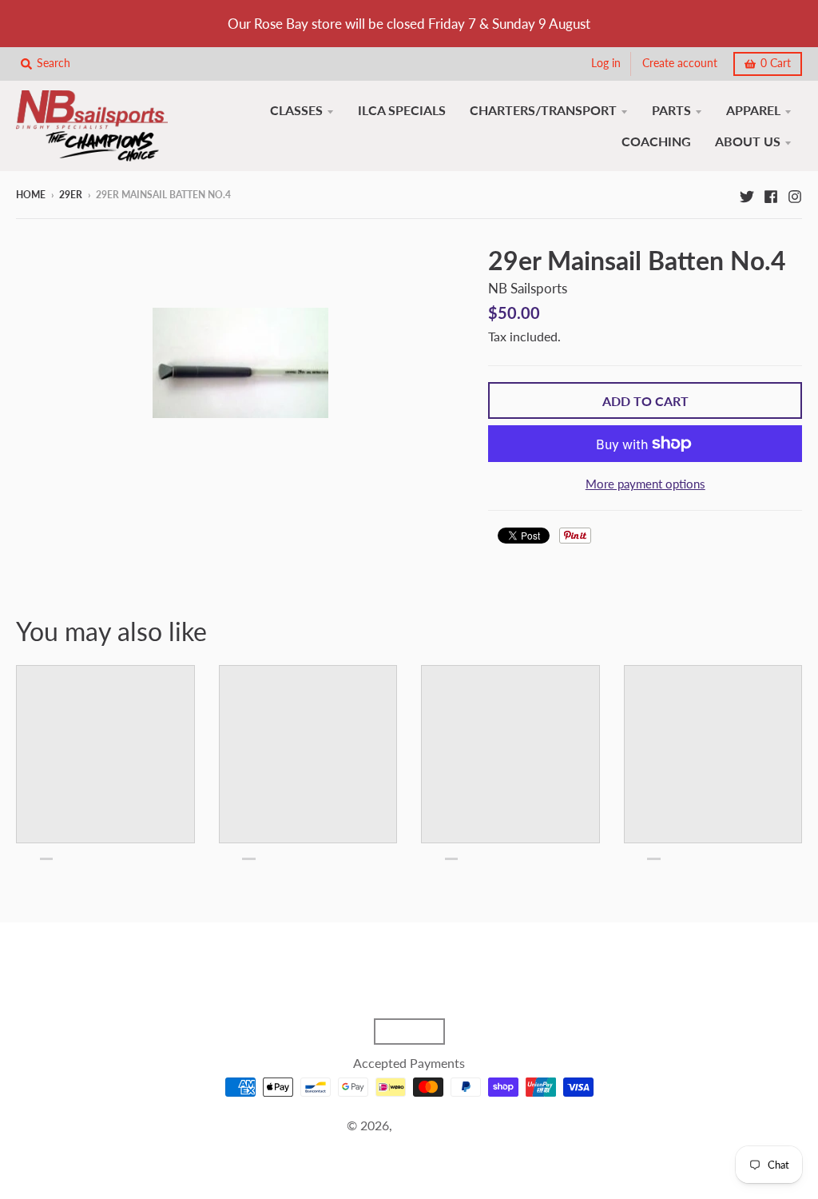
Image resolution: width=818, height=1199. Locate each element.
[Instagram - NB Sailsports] (795, 194)
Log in (606, 63)
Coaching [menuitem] (656, 141)
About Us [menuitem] (747, 141)
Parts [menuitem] (671, 110)
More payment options (645, 484)
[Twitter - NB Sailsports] (747, 194)
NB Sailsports (527, 288)
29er (70, 195)
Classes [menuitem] (296, 110)
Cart (775, 63)
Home (31, 195)
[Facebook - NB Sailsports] (771, 194)
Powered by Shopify (409, 1145)
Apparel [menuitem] (753, 110)
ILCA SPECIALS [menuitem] (402, 110)
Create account (679, 63)
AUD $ (401, 1031)
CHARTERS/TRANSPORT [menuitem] (543, 110)
